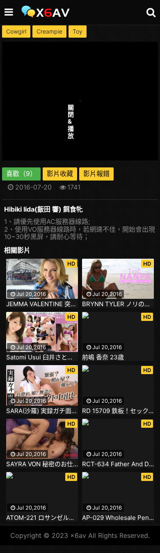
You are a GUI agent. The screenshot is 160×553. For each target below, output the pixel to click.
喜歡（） (21, 173)
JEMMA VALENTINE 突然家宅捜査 (42, 304)
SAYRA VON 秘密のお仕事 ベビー (42, 464)
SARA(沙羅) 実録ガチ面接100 (42, 411)
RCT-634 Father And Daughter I (118, 464)
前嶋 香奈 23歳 (103, 357)
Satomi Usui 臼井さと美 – (42, 357)
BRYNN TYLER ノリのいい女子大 (118, 304)
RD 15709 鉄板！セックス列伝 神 (118, 411)
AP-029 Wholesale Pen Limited (118, 517)
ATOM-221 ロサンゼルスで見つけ (42, 517)
